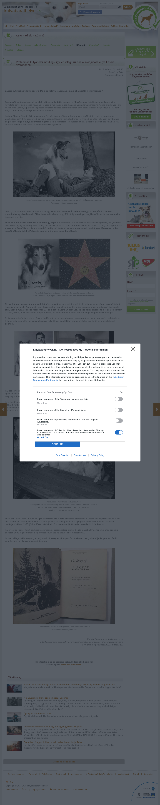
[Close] (134, 350)
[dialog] (80, 402)
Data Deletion (62, 455)
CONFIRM (57, 444)
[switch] (119, 399)
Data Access (80, 455)
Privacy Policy (98, 455)
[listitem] (80, 392)
